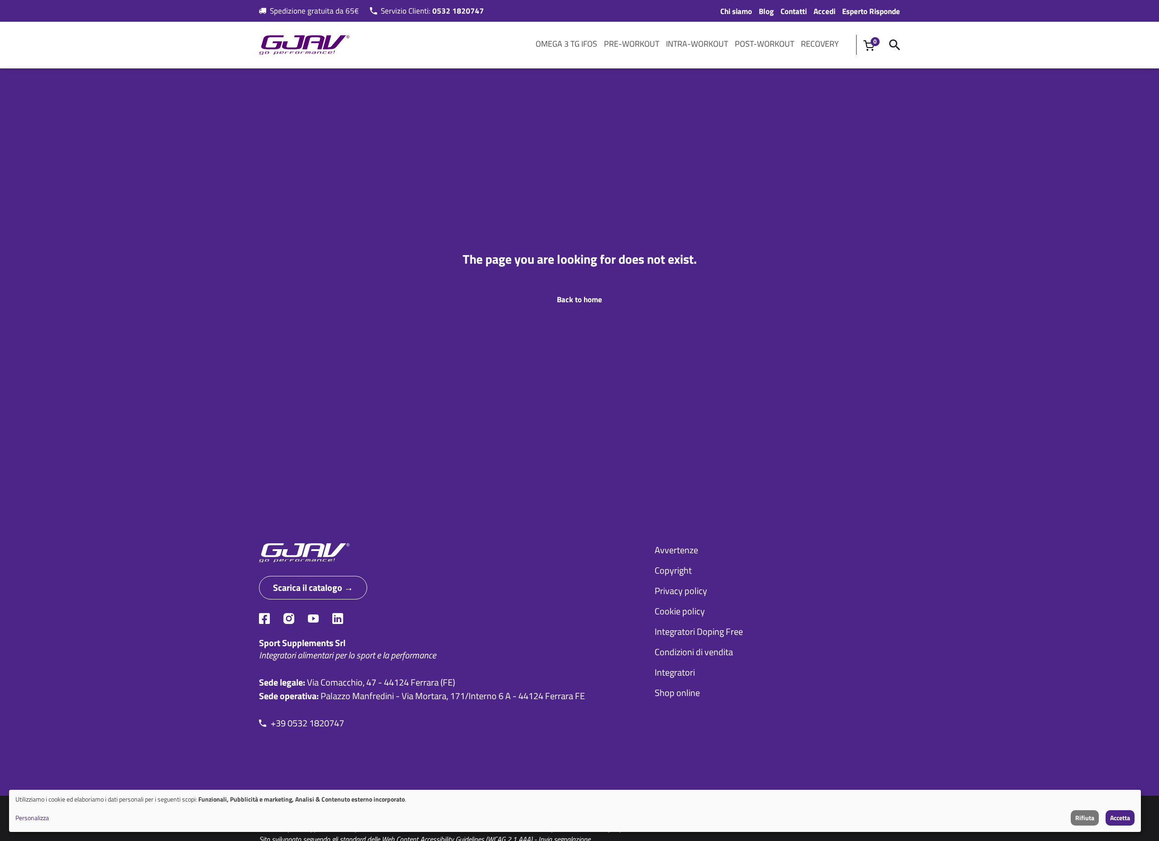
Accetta (1120, 817)
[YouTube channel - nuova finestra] (313, 618)
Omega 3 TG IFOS (566, 44)
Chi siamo (736, 11)
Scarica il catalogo (307, 587)
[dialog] (575, 811)
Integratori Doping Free (699, 631)
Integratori (675, 672)
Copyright (673, 570)
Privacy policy (681, 591)
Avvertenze (676, 550)
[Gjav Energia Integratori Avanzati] (443, 553)
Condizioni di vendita (694, 652)
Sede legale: (282, 682)
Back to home (579, 299)
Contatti (794, 11)
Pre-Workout (631, 44)
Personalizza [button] (32, 817)
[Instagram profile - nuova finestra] (288, 618)
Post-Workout (764, 44)
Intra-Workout (697, 44)
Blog (766, 11)
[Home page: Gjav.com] (304, 45)
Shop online (677, 693)
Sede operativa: (289, 696)
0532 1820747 (458, 11)
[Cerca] (894, 44)
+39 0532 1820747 (307, 723)
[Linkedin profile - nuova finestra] (337, 618)
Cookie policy (680, 611)
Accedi (824, 11)
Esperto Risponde (871, 11)
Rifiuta (1084, 817)
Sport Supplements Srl (302, 643)
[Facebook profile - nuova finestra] (264, 618)
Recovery (820, 44)
